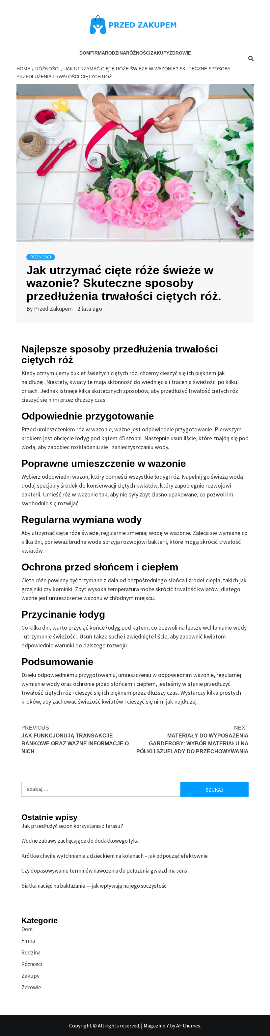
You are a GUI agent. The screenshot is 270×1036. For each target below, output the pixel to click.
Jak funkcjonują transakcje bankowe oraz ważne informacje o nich (75, 739)
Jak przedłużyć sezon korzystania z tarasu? (72, 826)
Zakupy (159, 53)
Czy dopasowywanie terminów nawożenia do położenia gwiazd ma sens (104, 870)
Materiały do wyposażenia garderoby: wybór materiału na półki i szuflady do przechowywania (192, 739)
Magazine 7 (156, 1025)
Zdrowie (180, 53)
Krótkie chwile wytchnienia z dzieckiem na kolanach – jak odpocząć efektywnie (114, 855)
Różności (138, 53)
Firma (97, 53)
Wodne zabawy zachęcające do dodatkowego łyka (80, 840)
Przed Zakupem (54, 308)
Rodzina (115, 53)
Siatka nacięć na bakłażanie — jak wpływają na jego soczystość (94, 885)
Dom (84, 53)
